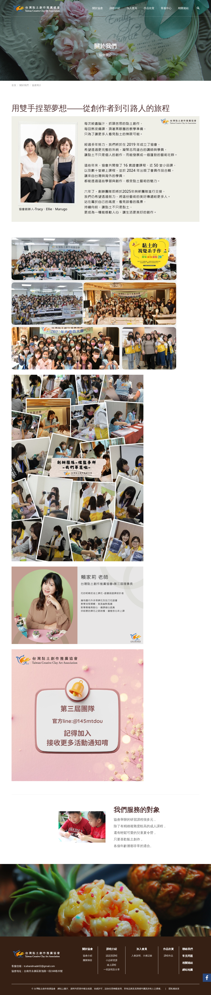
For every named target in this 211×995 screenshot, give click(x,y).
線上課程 (111, 965)
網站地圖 (187, 969)
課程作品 (168, 955)
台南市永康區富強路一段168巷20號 (43, 971)
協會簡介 (36, 85)
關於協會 (97, 8)
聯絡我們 (187, 949)
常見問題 (187, 955)
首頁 (14, 85)
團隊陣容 (87, 960)
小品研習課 (111, 960)
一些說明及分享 (112, 969)
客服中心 (166, 8)
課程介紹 (114, 8)
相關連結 (183, 8)
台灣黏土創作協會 (207, 976)
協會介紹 (87, 955)
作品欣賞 (149, 8)
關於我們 (24, 85)
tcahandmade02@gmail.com (39, 966)
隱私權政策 (174, 988)
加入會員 (132, 8)
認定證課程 (111, 955)
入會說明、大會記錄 (141, 955)
